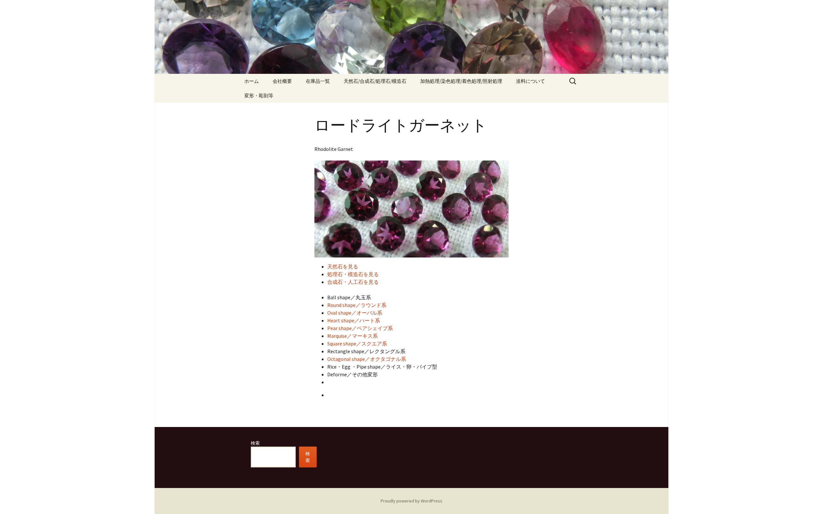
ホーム (251, 81)
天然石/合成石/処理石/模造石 (375, 81)
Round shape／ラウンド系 (356, 305)
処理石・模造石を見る (353, 274)
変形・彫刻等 (258, 95)
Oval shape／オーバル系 (354, 312)
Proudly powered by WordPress (411, 501)
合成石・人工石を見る (353, 282)
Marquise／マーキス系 (352, 336)
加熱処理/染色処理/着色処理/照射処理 (461, 81)
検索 (255, 443)
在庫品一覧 (318, 81)
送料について (530, 81)
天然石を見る (342, 266)
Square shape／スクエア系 (357, 343)
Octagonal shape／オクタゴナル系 (366, 359)
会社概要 (282, 81)
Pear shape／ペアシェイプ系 (360, 328)
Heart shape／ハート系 (353, 320)
